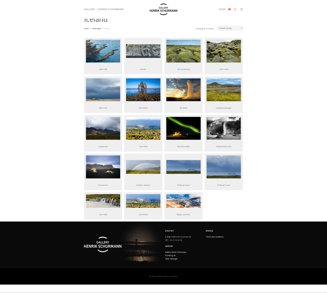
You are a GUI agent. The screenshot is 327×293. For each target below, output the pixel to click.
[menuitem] (229, 9)
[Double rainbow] (143, 167)
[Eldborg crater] (183, 167)
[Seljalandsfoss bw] (224, 128)
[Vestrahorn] (103, 167)
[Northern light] (183, 128)
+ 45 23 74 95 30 (175, 240)
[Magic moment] (183, 201)
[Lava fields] (143, 201)
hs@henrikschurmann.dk (181, 237)
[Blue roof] (103, 89)
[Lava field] (143, 128)
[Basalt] (143, 51)
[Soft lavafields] (183, 51)
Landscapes (96, 28)
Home (86, 28)
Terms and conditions (215, 237)
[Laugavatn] (103, 128)
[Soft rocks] (224, 51)
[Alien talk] (103, 51)
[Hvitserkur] (143, 89)
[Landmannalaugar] (224, 89)
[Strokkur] (183, 89)
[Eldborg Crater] (224, 167)
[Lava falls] (103, 201)
